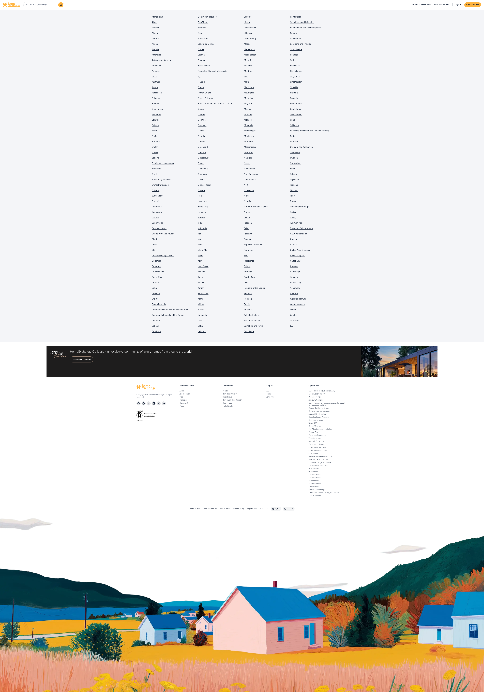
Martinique (249, 87)
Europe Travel (314, 432)
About (181, 391)
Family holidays (315, 484)
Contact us (270, 397)
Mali (246, 76)
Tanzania (294, 185)
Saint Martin (295, 17)
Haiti (200, 196)
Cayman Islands (159, 228)
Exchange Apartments (317, 435)
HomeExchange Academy (319, 417)
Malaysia (248, 65)
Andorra (155, 38)
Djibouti (155, 326)
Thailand (294, 190)
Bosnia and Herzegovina (163, 163)
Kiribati (201, 304)
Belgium (155, 125)
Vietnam (294, 293)
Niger (246, 196)
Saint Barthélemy (252, 315)
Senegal (294, 55)
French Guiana (204, 93)
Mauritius (248, 98)
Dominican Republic (207, 17)
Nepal (247, 163)
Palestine (248, 234)
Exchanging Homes (316, 444)
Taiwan (293, 174)
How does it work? (441, 5)
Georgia (202, 120)
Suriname (294, 141)
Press (181, 406)
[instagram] (144, 403)
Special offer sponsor (317, 441)
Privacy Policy (225, 509)
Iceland (201, 217)
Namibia (248, 158)
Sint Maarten (296, 82)
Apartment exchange (317, 490)
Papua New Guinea (253, 244)
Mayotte (248, 103)
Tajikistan (294, 179)
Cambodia (157, 206)
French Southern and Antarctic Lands (215, 103)
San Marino (295, 38)
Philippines (249, 261)
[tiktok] (149, 403)
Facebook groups (316, 420)
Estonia (201, 55)
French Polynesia (206, 98)
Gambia (201, 114)
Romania (248, 299)
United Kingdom (297, 255)
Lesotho (248, 17)
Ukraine (293, 244)
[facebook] (139, 403)
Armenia (156, 71)
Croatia (155, 282)
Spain (292, 120)
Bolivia (155, 152)
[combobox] (43, 5)
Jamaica (201, 272)
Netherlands (249, 168)
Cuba (154, 288)
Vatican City (295, 282)
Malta (246, 82)
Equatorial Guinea (206, 44)
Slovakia (294, 87)
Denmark (156, 320)
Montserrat (249, 136)
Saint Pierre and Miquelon (302, 22)
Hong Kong (203, 206)
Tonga (293, 201)
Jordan (201, 288)
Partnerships (314, 481)
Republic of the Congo (254, 288)
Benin (154, 136)
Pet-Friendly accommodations (320, 429)
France (201, 87)
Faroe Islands (204, 65)
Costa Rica (157, 277)
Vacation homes (315, 438)
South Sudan (296, 114)
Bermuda (156, 141)
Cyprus (155, 299)
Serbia (293, 60)
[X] (159, 403)
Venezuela (295, 288)
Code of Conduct (210, 509)
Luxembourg (250, 38)
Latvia (200, 326)
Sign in (458, 5)
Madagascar (250, 55)
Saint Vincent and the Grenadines (305, 27)
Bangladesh (157, 109)
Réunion (248, 293)
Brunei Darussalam (160, 185)
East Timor (203, 22)
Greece (201, 141)
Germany (202, 125)
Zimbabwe (295, 320)
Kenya (200, 299)
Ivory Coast (203, 266)
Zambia (293, 315)
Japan (200, 277)
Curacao (156, 293)
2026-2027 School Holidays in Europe (324, 493)
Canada (155, 217)
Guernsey (202, 174)
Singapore (295, 76)
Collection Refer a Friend (318, 450)
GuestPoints (227, 397)
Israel (200, 255)
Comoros (156, 266)
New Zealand (250, 179)
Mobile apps (184, 400)
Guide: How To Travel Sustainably (322, 391)
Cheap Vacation (315, 426)
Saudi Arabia (296, 49)
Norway (247, 212)
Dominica (156, 331)
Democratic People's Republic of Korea (170, 309)
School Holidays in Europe (319, 408)
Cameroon (157, 212)
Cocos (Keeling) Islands (163, 255)
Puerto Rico (249, 277)
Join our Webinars (316, 400)
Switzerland (295, 163)
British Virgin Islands (161, 179)
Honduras (202, 201)
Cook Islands (158, 272)
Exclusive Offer (315, 475)
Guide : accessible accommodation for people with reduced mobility (327, 404)
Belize (154, 131)
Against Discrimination (317, 414)
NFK (246, 185)
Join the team (184, 394)
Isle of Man (203, 250)
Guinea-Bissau (204, 185)
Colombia (156, 261)
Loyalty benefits (315, 496)
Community (184, 403)
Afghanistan (157, 17)
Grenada (202, 152)
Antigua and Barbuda (161, 60)
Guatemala (203, 168)
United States (296, 261)
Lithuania (248, 33)
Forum (268, 394)
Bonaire (155, 158)
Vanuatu (294, 277)
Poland (247, 266)
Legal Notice (252, 509)
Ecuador (202, 27)
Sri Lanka (294, 125)
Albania (155, 27)
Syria (292, 168)
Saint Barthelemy (252, 320)
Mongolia (248, 125)
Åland (154, 22)
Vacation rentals (315, 397)
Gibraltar (202, 136)
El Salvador (203, 38)
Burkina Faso (158, 196)
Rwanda (248, 309)
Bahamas (156, 98)
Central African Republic (163, 234)
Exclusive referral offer (317, 394)
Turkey (293, 217)
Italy (200, 261)
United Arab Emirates (300, 250)
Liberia (247, 22)
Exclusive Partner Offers (318, 465)
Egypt (200, 33)
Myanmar (248, 152)
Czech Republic (159, 304)
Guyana (201, 190)
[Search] (60, 4)
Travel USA (313, 423)
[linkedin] (154, 403)
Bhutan (155, 147)
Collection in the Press (317, 447)
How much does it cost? (421, 5)
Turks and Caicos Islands (301, 228)
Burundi (155, 201)
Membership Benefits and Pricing (322, 456)
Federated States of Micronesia (212, 71)
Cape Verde (157, 223)
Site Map (264, 509)
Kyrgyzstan (203, 315)
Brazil (154, 174)
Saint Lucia (249, 331)
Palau (246, 228)
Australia (156, 82)
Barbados (156, 114)
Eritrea (201, 49)
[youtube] (164, 403)
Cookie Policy (238, 509)
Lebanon (202, 331)
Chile (154, 244)
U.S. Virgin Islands (298, 234)
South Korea (295, 109)
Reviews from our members (319, 411)
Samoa (293, 33)
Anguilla (155, 49)
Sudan (293, 136)
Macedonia (249, 49)
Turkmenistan (296, 223)
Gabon (201, 109)
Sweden (294, 158)
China (154, 250)
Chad (154, 239)
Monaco (248, 120)
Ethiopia (201, 60)
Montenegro (250, 131)
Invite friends (227, 406)
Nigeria (247, 201)
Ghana (201, 131)
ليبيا (291, 326)
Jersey (201, 282)
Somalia (294, 98)
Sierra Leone (296, 71)
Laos (200, 320)
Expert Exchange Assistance (320, 462)
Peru (246, 255)
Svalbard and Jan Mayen (301, 147)
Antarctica (156, 55)
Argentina (156, 65)
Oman (247, 217)
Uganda (293, 239)
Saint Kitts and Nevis (253, 326)
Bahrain (155, 103)
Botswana (156, 168)
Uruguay (294, 266)
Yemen (293, 309)
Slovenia (294, 93)
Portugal (248, 272)
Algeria (155, 33)
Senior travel (314, 487)
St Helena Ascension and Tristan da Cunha (309, 131)
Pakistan (248, 223)
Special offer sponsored (318, 459)
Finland (201, 82)
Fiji (199, 76)
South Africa (296, 103)
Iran (199, 234)
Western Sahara (297, 304)
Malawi (247, 60)
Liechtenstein (250, 27)
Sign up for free (472, 5)
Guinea (201, 179)
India (200, 223)
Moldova (248, 114)
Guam (201, 163)
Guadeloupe (203, 158)
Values (225, 391)
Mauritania (249, 93)
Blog (181, 397)
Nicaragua (249, 190)
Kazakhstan (203, 293)
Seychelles (295, 65)
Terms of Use (194, 509)
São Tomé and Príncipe (300, 44)
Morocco (248, 141)
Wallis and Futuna (298, 299)
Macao (247, 44)
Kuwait (201, 309)
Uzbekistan (295, 272)
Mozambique (250, 147)
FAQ (267, 391)
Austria (155, 87)
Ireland (201, 244)
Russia (247, 304)
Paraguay (248, 250)
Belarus (155, 120)
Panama (247, 239)
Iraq (200, 239)
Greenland (203, 147)
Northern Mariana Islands (256, 206)
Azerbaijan (157, 93)
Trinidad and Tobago (299, 206)
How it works (314, 469)
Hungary (202, 212)
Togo (292, 196)
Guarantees (227, 403)
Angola (155, 44)
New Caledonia (251, 174)
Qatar (246, 282)
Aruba (154, 76)
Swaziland (295, 152)
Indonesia (202, 228)
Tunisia (293, 212)
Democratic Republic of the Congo (168, 315)
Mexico (247, 109)
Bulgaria (155, 190)
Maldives (248, 71)
